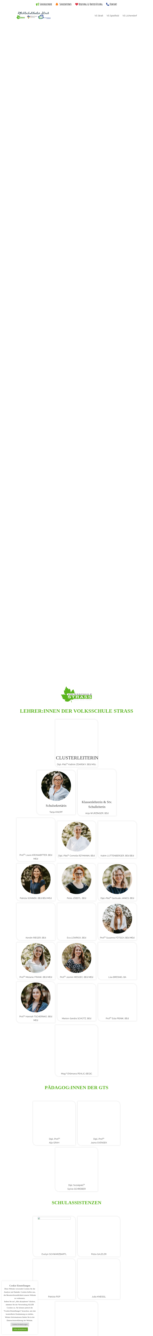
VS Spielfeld (113, 15)
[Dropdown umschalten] (57, 4)
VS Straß (99, 15)
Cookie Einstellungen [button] (20, 1324)
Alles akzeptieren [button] (20, 1329)
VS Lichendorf (130, 15)
